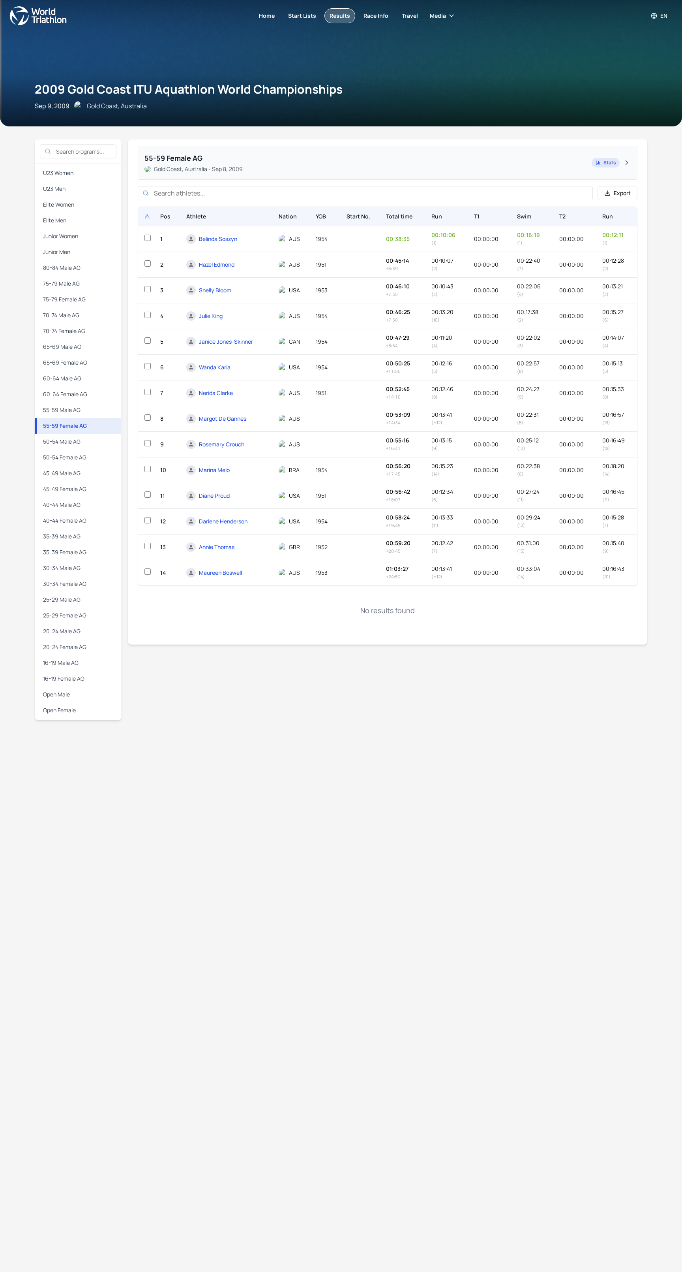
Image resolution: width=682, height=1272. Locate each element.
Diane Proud (214, 495)
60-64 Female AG (65, 394)
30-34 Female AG (64, 583)
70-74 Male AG (61, 315)
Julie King (211, 316)
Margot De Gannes (222, 418)
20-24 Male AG (62, 631)
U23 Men (54, 188)
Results (340, 15)
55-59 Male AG (62, 410)
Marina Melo (214, 470)
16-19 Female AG (63, 678)
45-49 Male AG (62, 473)
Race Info (375, 15)
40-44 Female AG (64, 520)
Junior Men (56, 252)
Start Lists (302, 15)
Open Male (56, 694)
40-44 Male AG (62, 504)
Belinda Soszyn (218, 239)
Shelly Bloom (215, 290)
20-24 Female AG (64, 647)
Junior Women (60, 236)
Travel (410, 15)
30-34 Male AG (62, 568)
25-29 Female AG (64, 615)
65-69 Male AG (62, 346)
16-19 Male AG (61, 662)
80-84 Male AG (62, 267)
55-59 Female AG (65, 425)
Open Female (59, 710)
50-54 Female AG (64, 457)
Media (438, 15)
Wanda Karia (214, 367)
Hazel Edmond (216, 264)
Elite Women (58, 204)
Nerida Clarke (216, 393)
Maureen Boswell (220, 572)
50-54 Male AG (62, 441)
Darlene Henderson (223, 521)
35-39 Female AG (64, 552)
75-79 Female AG (64, 299)
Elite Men (54, 220)
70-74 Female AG (64, 331)
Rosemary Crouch (221, 444)
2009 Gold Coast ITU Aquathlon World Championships (189, 89)
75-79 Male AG (61, 283)
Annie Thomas (216, 547)
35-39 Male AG (62, 536)
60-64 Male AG (62, 378)
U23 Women (58, 173)
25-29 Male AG (62, 599)
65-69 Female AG (65, 362)
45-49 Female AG (64, 489)
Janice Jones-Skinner (226, 341)
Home (267, 15)
